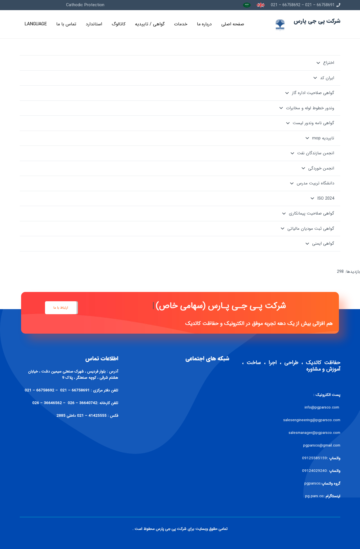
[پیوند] (260, 5)
